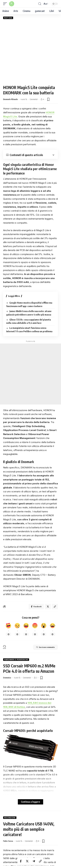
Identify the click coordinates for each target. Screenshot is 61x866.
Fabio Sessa (8, 841)
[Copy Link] (40, 861)
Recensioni (9, 818)
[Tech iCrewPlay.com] (11, 4)
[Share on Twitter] (27, 861)
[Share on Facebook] (20, 861)
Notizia (8, 18)
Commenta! (34, 99)
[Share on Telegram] (33, 861)
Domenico (7, 677)
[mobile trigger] (5, 4)
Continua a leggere (30, 801)
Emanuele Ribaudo (10, 99)
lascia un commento (47, 647)
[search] (40, 3)
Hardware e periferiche (16, 660)
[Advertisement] (30, 51)
